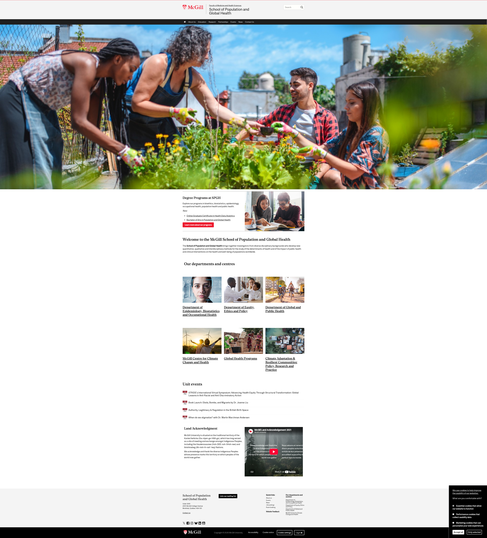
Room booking (270, 507)
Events (233, 22)
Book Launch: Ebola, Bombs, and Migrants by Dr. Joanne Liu (218, 402)
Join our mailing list (228, 496)
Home (185, 22)
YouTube (204, 523)
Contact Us (249, 22)
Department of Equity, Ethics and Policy (295, 505)
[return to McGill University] (192, 533)
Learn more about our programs (198, 225)
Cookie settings (284, 533)
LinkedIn (200, 523)
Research (212, 22)
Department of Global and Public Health (294, 509)
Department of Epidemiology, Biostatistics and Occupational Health (201, 310)
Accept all (458, 532)
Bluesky (196, 522)
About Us (192, 22)
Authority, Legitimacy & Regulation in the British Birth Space (218, 410)
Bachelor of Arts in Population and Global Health (208, 220)
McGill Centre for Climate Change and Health (294, 513)
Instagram (192, 523)
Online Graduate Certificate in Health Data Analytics (211, 216)
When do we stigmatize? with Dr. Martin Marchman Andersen (218, 417)
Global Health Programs (240, 358)
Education (202, 22)
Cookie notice (268, 532)
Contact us (186, 513)
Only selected (474, 532)
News (240, 22)
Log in (298, 533)
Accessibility (253, 532)
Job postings (270, 505)
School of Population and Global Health (229, 11)
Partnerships (223, 22)
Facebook (188, 523)
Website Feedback (272, 511)
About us (269, 498)
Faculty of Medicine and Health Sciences (225, 5)
